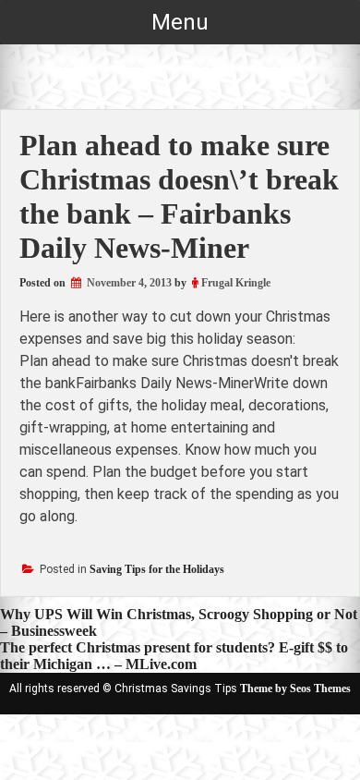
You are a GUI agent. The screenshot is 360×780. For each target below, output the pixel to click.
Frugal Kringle (235, 282)
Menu (180, 22)
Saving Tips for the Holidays (157, 569)
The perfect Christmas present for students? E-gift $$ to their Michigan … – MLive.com (174, 656)
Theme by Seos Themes (295, 688)
